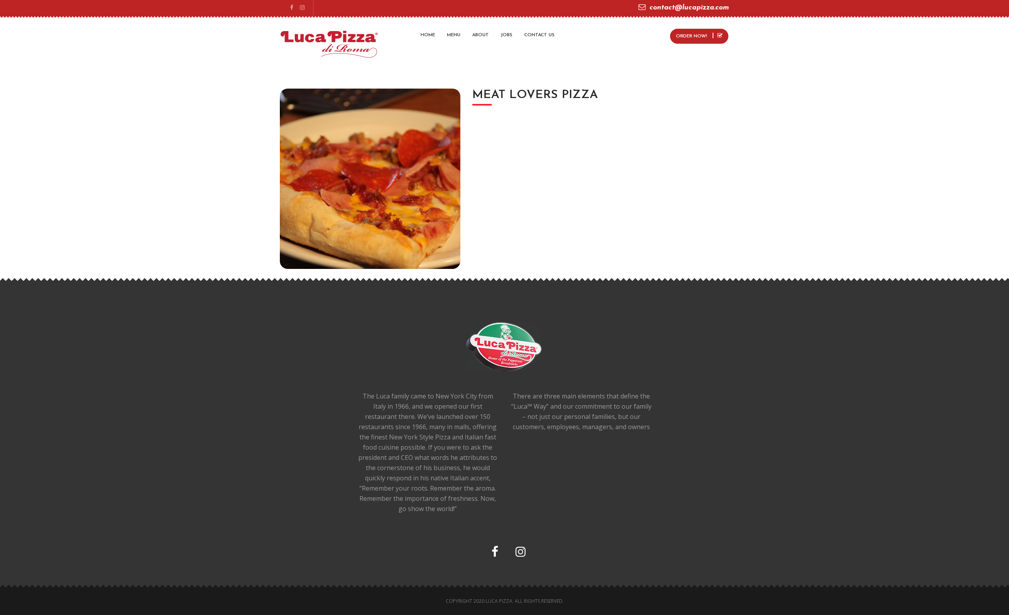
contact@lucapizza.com (689, 7)
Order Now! (692, 36)
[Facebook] (291, 8)
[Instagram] (302, 8)
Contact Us (539, 35)
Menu (453, 35)
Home (428, 35)
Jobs (506, 35)
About (480, 35)
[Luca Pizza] (329, 43)
